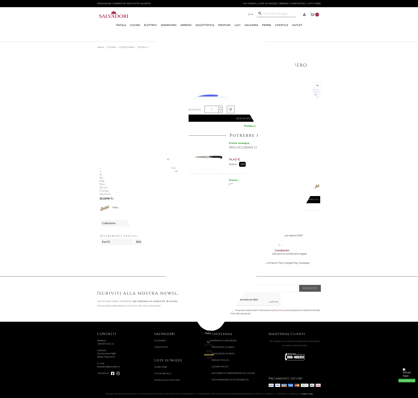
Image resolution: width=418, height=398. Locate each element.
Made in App (307, 394)
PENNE (266, 25)
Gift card (314, 3)
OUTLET (297, 25)
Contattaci (298, 3)
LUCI (237, 25)
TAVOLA (121, 25)
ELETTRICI (150, 25)
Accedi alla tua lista (167, 380)
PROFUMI (224, 25)
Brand (284, 3)
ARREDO (186, 25)
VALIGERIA (251, 25)
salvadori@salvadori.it (108, 366)
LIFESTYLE (281, 25)
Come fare (160, 367)
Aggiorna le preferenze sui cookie (233, 373)
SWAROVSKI (169, 25)
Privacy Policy (220, 360)
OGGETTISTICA (204, 25)
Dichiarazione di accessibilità (230, 379)
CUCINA (135, 25)
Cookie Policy (220, 366)
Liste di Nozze (267, 3)
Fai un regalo (162, 373)
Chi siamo (249, 3)
